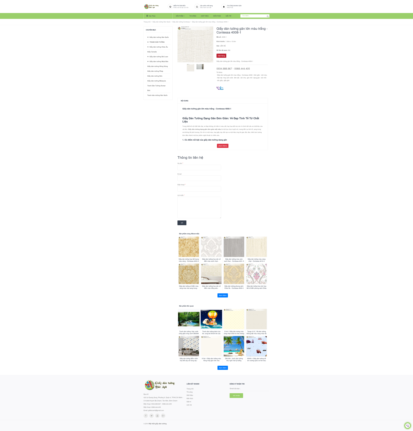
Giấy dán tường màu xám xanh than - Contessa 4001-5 (234, 260)
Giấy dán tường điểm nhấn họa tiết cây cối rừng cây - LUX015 (189, 360)
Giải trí (228, 16)
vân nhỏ (263, 78)
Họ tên (180, 163)
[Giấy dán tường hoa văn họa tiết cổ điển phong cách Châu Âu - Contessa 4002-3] (256, 274)
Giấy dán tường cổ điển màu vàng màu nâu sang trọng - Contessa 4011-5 (188, 288)
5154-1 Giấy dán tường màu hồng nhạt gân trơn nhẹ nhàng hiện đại (211, 360)
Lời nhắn (181, 195)
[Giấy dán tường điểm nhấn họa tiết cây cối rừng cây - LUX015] (189, 346)
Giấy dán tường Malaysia (156, 81)
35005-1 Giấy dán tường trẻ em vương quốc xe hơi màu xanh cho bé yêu (256, 360)
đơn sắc (236, 78)
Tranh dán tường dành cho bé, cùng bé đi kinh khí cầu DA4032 (211, 333)
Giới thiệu (205, 16)
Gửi (182, 223)
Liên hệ (189, 405)
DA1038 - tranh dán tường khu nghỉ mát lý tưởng (234, 359)
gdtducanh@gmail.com (156, 410)
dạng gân (256, 78)
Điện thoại (181, 184)
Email (179, 174)
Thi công (192, 16)
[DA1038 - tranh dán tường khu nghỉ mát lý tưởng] (234, 346)
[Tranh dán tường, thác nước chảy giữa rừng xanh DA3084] (189, 319)
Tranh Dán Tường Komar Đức (156, 88)
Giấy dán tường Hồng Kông (157, 66)
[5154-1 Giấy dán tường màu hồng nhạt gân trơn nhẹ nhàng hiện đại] (211, 346)
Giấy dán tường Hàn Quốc (161, 22)
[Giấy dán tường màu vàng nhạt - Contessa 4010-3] (256, 247)
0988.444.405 (156, 407)
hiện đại (219, 78)
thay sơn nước (228, 78)
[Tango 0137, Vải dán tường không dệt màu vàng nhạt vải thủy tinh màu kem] (256, 319)
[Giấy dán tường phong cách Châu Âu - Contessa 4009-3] (234, 274)
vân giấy (220, 80)
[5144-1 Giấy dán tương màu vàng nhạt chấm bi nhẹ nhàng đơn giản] (234, 319)
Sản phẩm (152, 16)
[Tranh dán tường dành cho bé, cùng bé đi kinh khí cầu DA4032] (211, 319)
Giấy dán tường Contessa (181, 22)
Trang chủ (147, 22)
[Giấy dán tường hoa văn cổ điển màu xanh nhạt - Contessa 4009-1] (211, 247)
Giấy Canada (152, 52)
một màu (264, 75)
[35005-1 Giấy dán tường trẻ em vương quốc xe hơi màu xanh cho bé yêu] (256, 346)
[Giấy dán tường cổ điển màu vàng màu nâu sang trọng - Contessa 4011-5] (189, 274)
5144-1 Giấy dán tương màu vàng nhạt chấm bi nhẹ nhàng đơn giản (234, 333)
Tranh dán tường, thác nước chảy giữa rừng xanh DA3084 (189, 332)
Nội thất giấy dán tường (158, 423)
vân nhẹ (243, 78)
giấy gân (227, 80)
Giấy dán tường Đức (154, 76)
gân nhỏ (249, 78)
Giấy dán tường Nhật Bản (158, 61)
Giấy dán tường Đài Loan (158, 56)
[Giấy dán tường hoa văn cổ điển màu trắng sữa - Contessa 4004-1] (211, 274)
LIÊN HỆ (223, 46)
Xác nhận (236, 395)
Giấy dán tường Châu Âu (158, 47)
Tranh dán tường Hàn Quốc (157, 95)
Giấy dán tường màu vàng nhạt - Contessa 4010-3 (256, 260)
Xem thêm (223, 295)
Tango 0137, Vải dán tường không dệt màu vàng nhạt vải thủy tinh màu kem (256, 333)
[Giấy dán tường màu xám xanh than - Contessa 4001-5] (234, 247)
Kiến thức (217, 16)
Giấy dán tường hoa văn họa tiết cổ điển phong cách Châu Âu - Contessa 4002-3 (257, 288)
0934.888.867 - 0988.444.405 (233, 68)
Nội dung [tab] (184, 101)
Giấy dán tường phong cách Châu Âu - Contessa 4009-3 (233, 287)
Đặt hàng (221, 55)
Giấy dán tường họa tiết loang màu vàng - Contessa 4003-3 (189, 260)
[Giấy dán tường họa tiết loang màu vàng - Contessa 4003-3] (189, 247)
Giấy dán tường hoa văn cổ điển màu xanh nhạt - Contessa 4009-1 (211, 261)
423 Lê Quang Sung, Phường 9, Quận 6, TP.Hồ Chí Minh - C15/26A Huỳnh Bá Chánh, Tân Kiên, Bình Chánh (163, 399)
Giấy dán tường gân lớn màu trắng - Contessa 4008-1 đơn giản (238, 75)
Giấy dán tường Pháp (155, 71)
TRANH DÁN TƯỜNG (157, 42)
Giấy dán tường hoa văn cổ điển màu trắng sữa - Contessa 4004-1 (211, 288)
